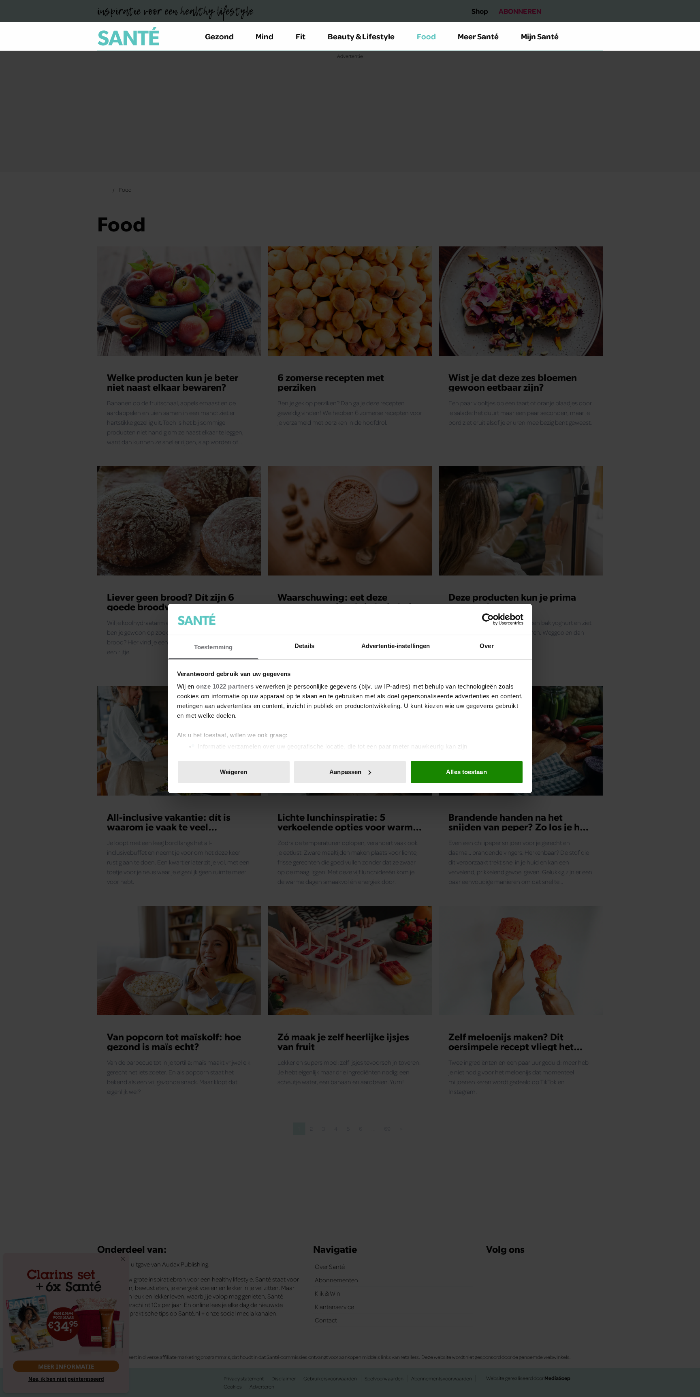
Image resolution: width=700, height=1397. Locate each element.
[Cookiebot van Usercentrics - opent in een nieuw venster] (487, 619)
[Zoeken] (596, 36)
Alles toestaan (466, 771)
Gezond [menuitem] (219, 36)
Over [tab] (486, 645)
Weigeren (233, 771)
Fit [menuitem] (300, 36)
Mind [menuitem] (264, 36)
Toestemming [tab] (213, 647)
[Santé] (128, 36)
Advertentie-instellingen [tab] (395, 645)
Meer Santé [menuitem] (478, 36)
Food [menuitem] (426, 36)
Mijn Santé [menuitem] (540, 36)
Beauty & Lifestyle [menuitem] (361, 36)
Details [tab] (304, 645)
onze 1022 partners (225, 686)
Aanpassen (345, 771)
